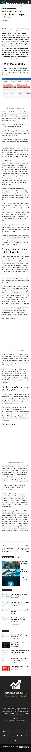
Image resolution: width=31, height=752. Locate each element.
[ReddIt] (27, 24)
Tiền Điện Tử (11, 6)
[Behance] (4, 731)
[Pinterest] (16, 24)
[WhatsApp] (20, 24)
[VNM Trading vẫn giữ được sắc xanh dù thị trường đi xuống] (6, 660)
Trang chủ (4, 6)
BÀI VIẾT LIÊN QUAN (8, 557)
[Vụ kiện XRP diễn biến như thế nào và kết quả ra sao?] (6, 567)
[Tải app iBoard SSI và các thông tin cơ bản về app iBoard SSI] (6, 668)
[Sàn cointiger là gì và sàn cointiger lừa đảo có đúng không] (6, 620)
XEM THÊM (18, 557)
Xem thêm (15, 625)
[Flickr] (21, 731)
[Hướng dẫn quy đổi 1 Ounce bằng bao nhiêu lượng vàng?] (6, 604)
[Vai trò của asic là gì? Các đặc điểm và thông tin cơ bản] (6, 575)
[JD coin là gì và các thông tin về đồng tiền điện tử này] (6, 612)
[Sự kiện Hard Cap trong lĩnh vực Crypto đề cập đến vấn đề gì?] (6, 596)
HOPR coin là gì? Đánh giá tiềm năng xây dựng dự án (23, 549)
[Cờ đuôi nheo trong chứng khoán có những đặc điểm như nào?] (6, 653)
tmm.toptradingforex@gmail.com (15, 720)
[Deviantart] (13, 731)
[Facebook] (8, 24)
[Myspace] (4, 735)
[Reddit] (13, 735)
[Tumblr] (21, 735)
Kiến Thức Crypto (19, 6)
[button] (28, 2)
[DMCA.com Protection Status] (24, 747)
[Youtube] (15, 740)
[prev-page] (3, 585)
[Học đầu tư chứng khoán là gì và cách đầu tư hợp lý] (6, 637)
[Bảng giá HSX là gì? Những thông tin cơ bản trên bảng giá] (6, 645)
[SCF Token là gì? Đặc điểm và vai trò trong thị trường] (6, 582)
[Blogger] (8, 731)
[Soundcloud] (17, 735)
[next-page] (5, 585)
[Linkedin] (23, 24)
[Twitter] (12, 24)
